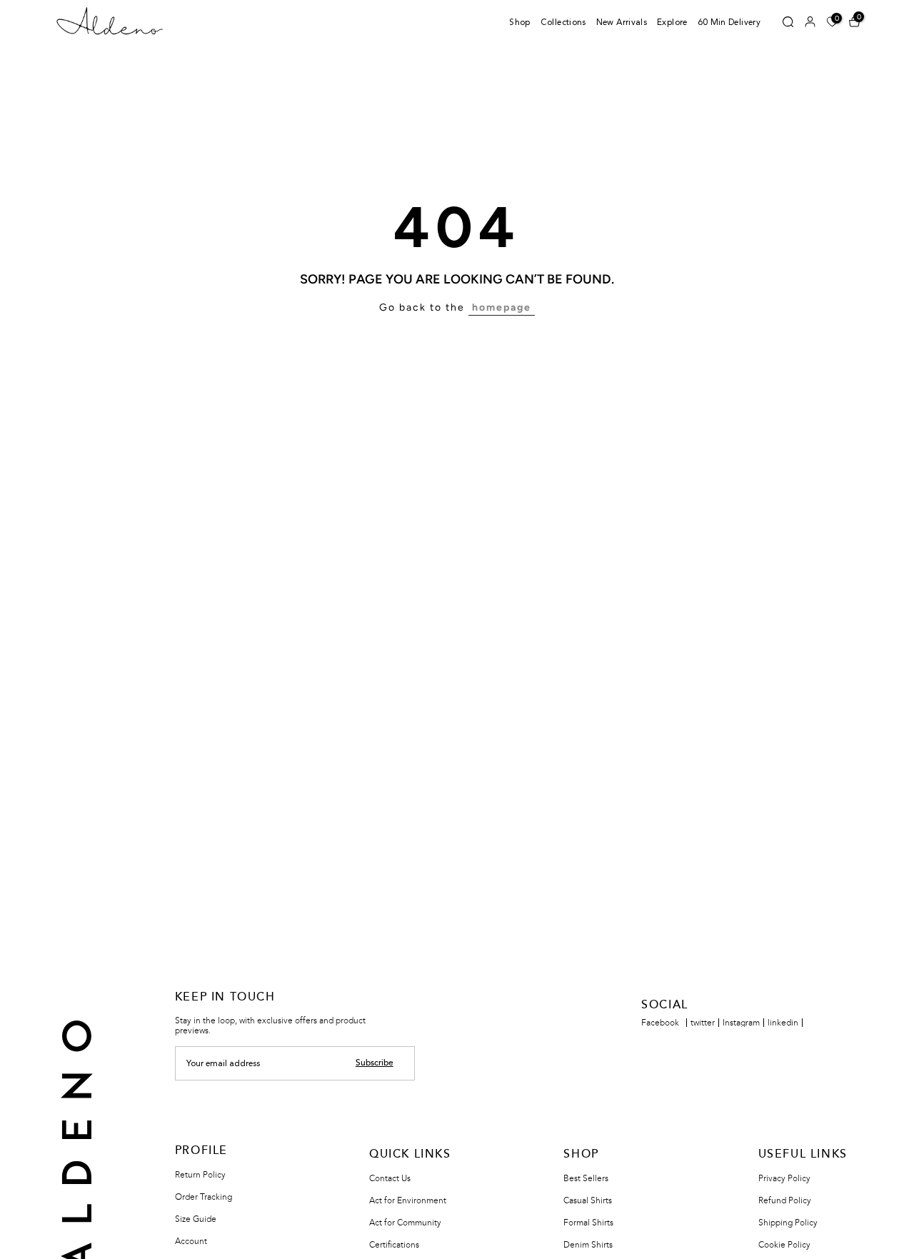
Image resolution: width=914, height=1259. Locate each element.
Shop (519, 23)
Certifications (394, 1245)
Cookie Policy (784, 1245)
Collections (563, 23)
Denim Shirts (588, 1245)
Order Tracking (203, 1197)
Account (191, 1241)
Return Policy (200, 1175)
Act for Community (405, 1223)
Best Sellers (585, 1178)
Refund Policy (784, 1200)
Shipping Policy (788, 1223)
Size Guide (195, 1219)
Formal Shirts (588, 1223)
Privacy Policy (784, 1178)
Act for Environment (407, 1200)
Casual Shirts (587, 1200)
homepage (501, 307)
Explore (672, 23)
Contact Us (390, 1178)
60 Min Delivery (729, 23)
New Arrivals (621, 23)
